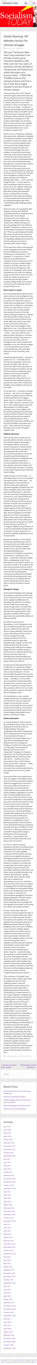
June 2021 (7, 1289)
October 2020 (9, 1312)
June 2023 (7, 1228)
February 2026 (9, 1143)
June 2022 (7, 1260)
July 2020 (7, 1319)
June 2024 (7, 1195)
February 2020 (9, 1335)
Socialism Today (10, 3)
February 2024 (9, 1208)
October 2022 (9, 1250)
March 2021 (8, 1299)
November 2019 (9, 1342)
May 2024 (7, 1198)
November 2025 (10, 1149)
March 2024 (8, 1205)
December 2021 (9, 1273)
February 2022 (9, 1270)
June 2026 (7, 1130)
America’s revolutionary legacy (15, 1109)
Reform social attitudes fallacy (15, 1097)
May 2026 (7, 1133)
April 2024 (7, 1201)
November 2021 (9, 1276)
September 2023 (10, 1221)
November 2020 (10, 1309)
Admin (21, 48)
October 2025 (9, 1153)
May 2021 (7, 1293)
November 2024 (10, 1182)
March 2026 (8, 1140)
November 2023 (9, 1215)
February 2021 (9, 1303)
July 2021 (7, 1286)
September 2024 (10, 1188)
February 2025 (9, 1175)
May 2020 (7, 1325)
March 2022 (8, 1267)
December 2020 (9, 1306)
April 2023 (7, 1234)
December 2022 (9, 1244)
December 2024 (9, 1179)
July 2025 (7, 1159)
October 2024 (9, 1185)
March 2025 (8, 1172)
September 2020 (10, 1316)
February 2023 (9, 1241)
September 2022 (10, 1254)
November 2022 (10, 1247)
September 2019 (10, 1348)
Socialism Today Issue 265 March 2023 (18, 1056)
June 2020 (7, 1322)
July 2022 (7, 1257)
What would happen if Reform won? (17, 1105)
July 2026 (7, 1126)
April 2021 (7, 1296)
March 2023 (8, 1237)
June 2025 (7, 1162)
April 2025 (7, 1169)
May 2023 (7, 1231)
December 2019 (9, 1338)
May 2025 (7, 1166)
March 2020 (8, 1332)
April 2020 (7, 1329)
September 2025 (10, 1156)
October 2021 (8, 1280)
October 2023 (8, 1218)
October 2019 (8, 1345)
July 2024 (7, 1192)
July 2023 (7, 1224)
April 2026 (7, 1136)
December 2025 (9, 1146)
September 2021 (10, 1283)
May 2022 (7, 1263)
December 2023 (9, 1211)
